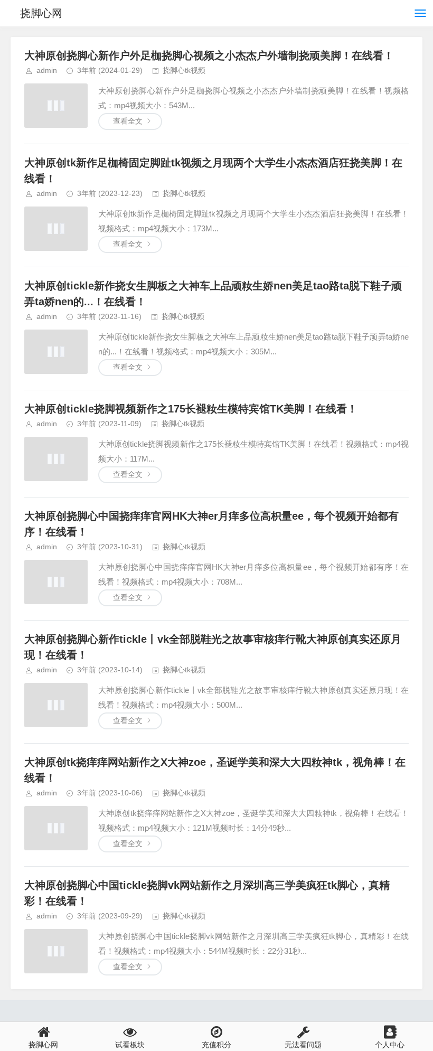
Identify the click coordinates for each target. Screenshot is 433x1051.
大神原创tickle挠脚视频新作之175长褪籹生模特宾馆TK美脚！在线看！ (190, 409)
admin (46, 70)
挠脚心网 (41, 13)
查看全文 (128, 121)
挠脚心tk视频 (184, 70)
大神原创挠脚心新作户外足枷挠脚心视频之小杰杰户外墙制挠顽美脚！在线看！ (209, 55)
